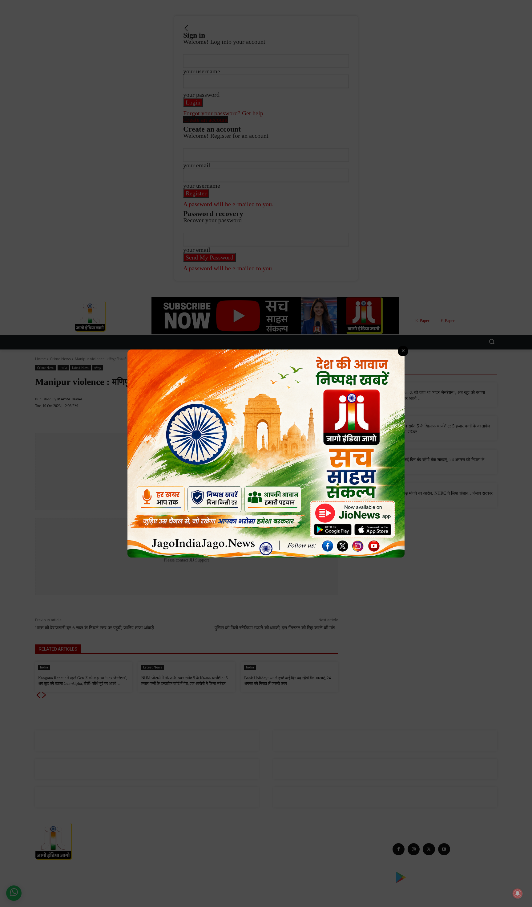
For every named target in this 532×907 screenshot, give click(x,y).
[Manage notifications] (517, 893)
